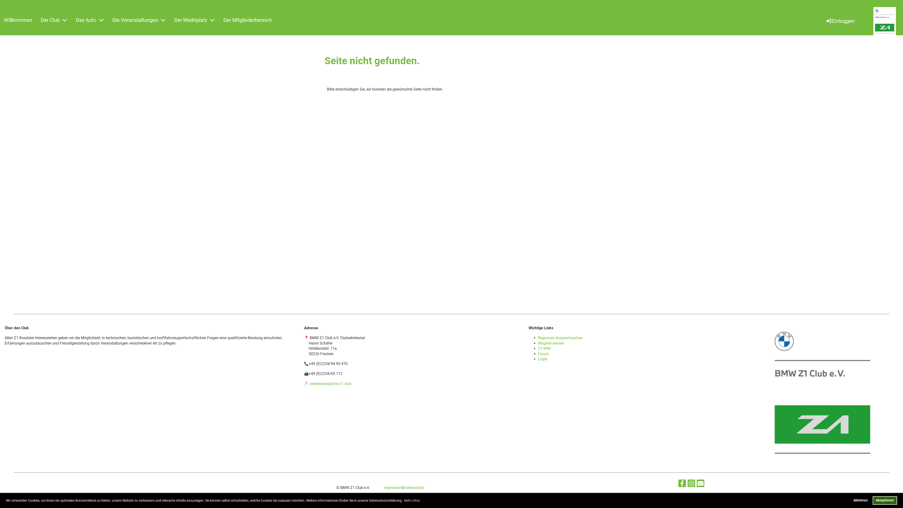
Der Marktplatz (190, 20)
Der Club (50, 20)
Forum (543, 354)
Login (542, 359)
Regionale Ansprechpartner (560, 338)
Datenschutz (413, 487)
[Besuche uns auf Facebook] (682, 484)
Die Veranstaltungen (135, 20)
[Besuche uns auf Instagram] (691, 484)
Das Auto (86, 20)
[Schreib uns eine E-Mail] (700, 484)
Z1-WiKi (544, 348)
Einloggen (843, 21)
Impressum (393, 487)
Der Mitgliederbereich (247, 20)
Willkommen (18, 20)
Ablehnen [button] (860, 500)
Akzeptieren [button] (885, 500)
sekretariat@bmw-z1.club (331, 383)
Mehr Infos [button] (412, 500)
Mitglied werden (551, 343)
